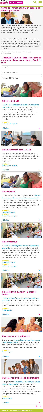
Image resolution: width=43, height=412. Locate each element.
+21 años (5, 128)
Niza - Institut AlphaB (8, 212)
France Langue (7, 310)
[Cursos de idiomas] (36, 406)
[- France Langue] (21, 280)
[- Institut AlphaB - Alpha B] (21, 89)
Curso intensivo (9, 242)
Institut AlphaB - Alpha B (9, 124)
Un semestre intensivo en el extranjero (20, 378)
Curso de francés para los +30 (16, 150)
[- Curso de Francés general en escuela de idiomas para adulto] (21, 180)
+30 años (5, 170)
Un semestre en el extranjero (16, 336)
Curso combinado (10, 101)
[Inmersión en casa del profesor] (41, 406)
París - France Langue (9, 216)
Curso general (9, 191)
